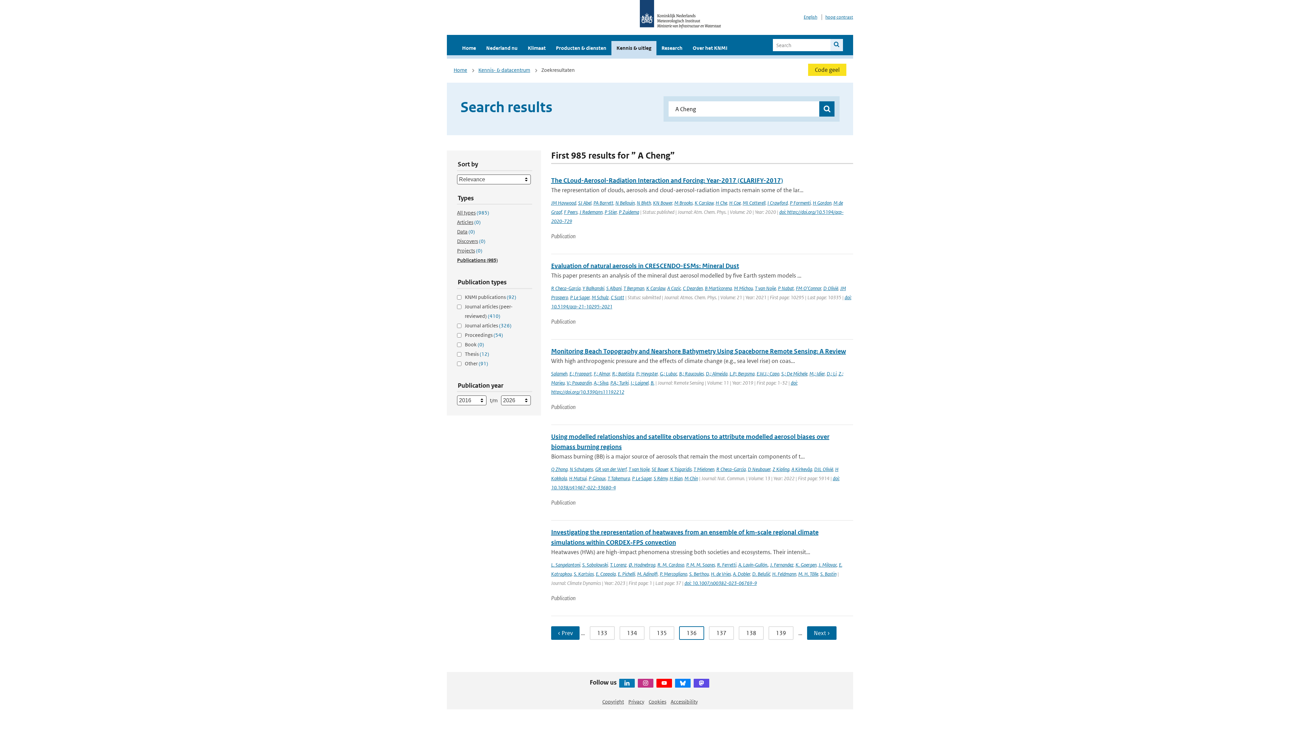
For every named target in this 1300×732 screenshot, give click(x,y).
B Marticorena (718, 288)
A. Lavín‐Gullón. (753, 565)
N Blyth (644, 203)
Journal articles (488, 325)
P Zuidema (629, 212)
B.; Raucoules (691, 373)
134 (632, 633)
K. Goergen (806, 565)
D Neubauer (759, 469)
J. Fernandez (782, 565)
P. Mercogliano (673, 574)
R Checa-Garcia (566, 288)
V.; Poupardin (579, 383)
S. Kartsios (584, 574)
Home (469, 48)
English (810, 17)
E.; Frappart (580, 373)
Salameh (559, 373)
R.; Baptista (623, 373)
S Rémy (661, 478)
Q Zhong (559, 469)
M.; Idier (817, 373)
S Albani (614, 288)
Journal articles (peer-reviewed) (489, 311)
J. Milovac (828, 565)
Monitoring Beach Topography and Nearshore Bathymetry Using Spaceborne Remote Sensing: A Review (698, 351)
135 (662, 633)
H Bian (676, 478)
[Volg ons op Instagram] (645, 683)
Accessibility (684, 701)
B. (652, 383)
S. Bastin (828, 574)
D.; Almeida (717, 373)
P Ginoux (597, 478)
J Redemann (591, 212)
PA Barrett (603, 203)
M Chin (691, 478)
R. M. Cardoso (670, 565)
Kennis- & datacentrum (504, 70)
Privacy (636, 701)
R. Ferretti (726, 565)
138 (751, 633)
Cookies (657, 701)
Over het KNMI (710, 48)
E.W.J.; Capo (768, 373)
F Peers (571, 212)
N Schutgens (581, 469)
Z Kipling (781, 469)
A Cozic (674, 288)
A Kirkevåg (802, 469)
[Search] (836, 45)
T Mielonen (704, 469)
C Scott (617, 297)
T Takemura (619, 478)
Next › (822, 633)
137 (721, 633)
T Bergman (634, 288)
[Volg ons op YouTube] (664, 683)
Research (672, 48)
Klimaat (537, 48)
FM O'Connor (808, 288)
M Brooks (683, 203)
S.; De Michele (794, 373)
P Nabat (786, 288)
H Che (721, 203)
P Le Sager (580, 297)
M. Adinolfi (647, 574)
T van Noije (765, 288)
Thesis (477, 354)
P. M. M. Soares (700, 565)
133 (602, 633)
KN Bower (662, 203)
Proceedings (484, 335)
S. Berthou (699, 574)
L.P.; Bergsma (742, 373)
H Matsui (578, 478)
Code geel (827, 70)
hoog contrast (839, 17)
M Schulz (600, 297)
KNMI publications (490, 297)
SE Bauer (660, 469)
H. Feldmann (784, 574)
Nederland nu (502, 48)
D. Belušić (761, 574)
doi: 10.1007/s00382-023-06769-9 (721, 583)
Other (476, 363)
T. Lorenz (618, 565)
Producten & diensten (581, 48)
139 (781, 633)
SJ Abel (584, 203)
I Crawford (777, 203)
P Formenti (800, 203)
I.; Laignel (640, 383)
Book (474, 344)
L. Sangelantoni (565, 565)
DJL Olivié (823, 469)
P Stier (611, 212)
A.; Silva (601, 383)
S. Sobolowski (595, 565)
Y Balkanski (593, 288)
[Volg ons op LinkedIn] (627, 683)
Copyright (613, 701)
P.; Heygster (647, 373)
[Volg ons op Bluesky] (683, 683)
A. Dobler (741, 574)
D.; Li (832, 373)
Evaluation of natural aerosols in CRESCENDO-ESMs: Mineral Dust (645, 266)
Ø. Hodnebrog (642, 565)
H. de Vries (721, 574)
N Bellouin (625, 203)
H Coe (735, 203)
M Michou (743, 288)
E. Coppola (606, 574)
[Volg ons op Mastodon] (701, 683)
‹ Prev (565, 633)
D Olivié (830, 288)
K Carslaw (704, 203)
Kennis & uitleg (633, 48)
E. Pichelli (626, 574)
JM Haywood (563, 203)
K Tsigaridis (681, 469)
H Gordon (822, 203)
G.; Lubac (668, 373)
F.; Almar (602, 373)
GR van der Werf (611, 469)
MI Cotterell (754, 203)
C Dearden (693, 288)
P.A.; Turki (619, 383)
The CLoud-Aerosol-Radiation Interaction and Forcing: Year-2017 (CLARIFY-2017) (667, 180)
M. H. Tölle (808, 574)
